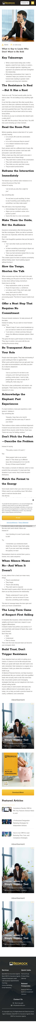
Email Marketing (6, 987)
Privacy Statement (23, 522)
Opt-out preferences (12, 522)
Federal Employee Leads (9, 978)
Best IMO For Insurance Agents (11, 974)
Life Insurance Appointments (10, 980)
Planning (4, 983)
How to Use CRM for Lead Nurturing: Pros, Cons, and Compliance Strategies (21, 835)
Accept (18, 518)
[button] (33, 500)
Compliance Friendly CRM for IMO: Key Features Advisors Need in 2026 (23, 810)
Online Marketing (7, 985)
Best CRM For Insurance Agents (11, 976)
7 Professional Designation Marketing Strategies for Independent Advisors (21, 823)
